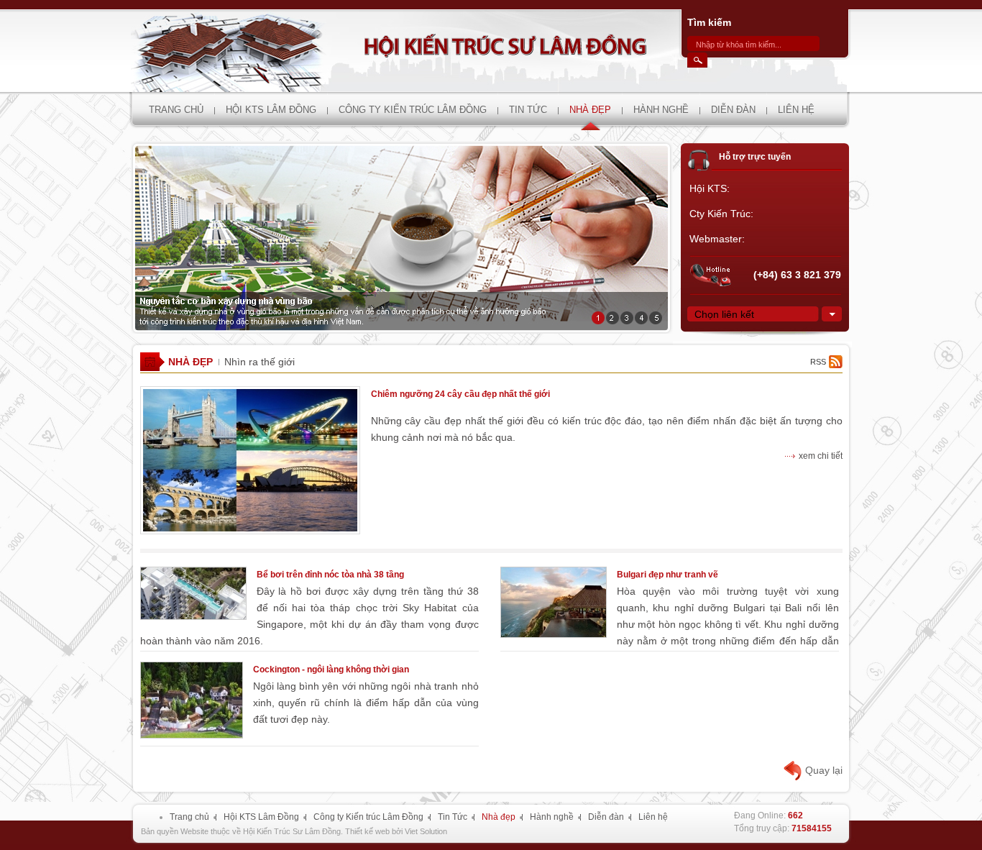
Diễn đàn (606, 817)
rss (818, 361)
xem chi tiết (821, 456)
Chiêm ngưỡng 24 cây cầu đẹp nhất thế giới (460, 394)
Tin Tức (452, 817)
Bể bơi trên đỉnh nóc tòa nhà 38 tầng (330, 575)
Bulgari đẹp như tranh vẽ (667, 575)
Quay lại (824, 770)
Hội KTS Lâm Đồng (261, 817)
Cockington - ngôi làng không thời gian (331, 669)
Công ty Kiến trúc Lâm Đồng (368, 817)
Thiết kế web (367, 831)
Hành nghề (552, 817)
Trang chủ (189, 817)
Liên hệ (653, 817)
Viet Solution (426, 831)
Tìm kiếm (709, 22)
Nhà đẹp (190, 361)
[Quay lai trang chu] (489, 50)
